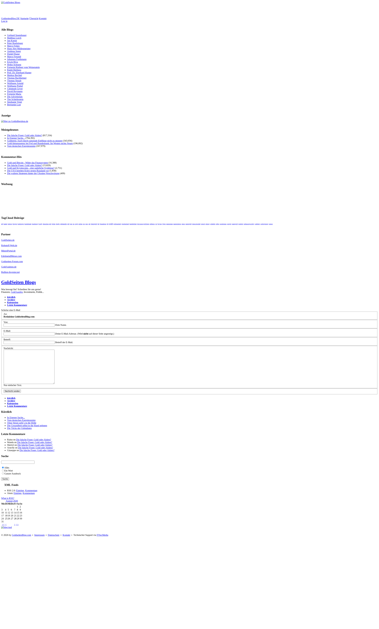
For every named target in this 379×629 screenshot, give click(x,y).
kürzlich (11, 297)
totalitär (240, 224)
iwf (156, 224)
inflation (152, 224)
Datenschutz (53, 535)
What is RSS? (7, 498)
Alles (6, 467)
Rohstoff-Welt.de (9, 245)
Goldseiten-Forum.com (12, 261)
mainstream (169, 224)
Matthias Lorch (14, 38)
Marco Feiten (13, 46)
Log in (4, 21)
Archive (11, 299)
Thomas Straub (14, 80)
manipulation (177, 224)
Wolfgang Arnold (15, 83)
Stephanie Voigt (14, 102)
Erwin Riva (12, 62)
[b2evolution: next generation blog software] (6, 527)
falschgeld (94, 224)
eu (73, 224)
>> (17, 524)
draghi (58, 224)
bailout (10, 224)
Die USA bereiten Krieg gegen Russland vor (28, 170)
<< (3, 524)
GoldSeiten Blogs (18, 282)
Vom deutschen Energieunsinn (21, 146)
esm (71, 224)
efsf (68, 224)
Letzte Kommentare (17, 305)
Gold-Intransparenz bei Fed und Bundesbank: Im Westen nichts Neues (40, 143)
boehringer (21, 224)
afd (2, 224)
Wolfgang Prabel (15, 86)
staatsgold (235, 224)
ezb (89, 224)
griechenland (125, 224)
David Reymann (15, 91)
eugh (76, 224)
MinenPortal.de (8, 251)
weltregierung (264, 224)
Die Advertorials (15, 96)
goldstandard (117, 224)
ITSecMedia (102, 535)
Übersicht (33, 18)
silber (217, 224)
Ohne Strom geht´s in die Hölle (21, 423)
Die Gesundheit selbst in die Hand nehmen (27, 425)
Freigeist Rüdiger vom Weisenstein (23, 67)
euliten (80, 224)
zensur (271, 224)
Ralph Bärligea (14, 70)
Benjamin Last (14, 104)
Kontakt (42, 18)
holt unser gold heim (143, 224)
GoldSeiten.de (8, 240)
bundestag (35, 224)
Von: (6, 322)
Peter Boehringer (15, 43)
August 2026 (12, 501)
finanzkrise (103, 224)
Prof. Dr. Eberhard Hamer (19, 72)
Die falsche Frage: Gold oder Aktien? (24, 135)
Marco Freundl (14, 56)
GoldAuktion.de (8, 267)
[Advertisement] (55, 10)
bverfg (40, 224)
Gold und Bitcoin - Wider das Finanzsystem (27, 162)
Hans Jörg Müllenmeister (18, 48)
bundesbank (27, 224)
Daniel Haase (13, 54)
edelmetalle (63, 224)
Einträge (20, 490)
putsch (203, 224)
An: (5, 314)
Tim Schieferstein (15, 99)
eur (84, 224)
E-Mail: (7, 331)
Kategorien (12, 302)
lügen (164, 224)
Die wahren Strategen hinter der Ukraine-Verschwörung (33, 173)
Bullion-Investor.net (10, 272)
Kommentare (31, 490)
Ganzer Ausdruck (12, 473)
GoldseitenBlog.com (21, 535)
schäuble (212, 224)
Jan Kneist (12, 40)
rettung (207, 224)
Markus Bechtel (14, 75)
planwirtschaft (196, 224)
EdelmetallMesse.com (11, 256)
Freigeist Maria (14, 94)
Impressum (39, 535)
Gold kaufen (17, 292)
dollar (53, 224)
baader (5, 224)
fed (98, 224)
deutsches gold (47, 224)
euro (86, 224)
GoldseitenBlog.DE (10, 18)
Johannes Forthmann (17, 59)
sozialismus (223, 224)
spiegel (229, 224)
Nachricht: (8, 348)
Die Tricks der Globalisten (19, 428)
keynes (160, 224)
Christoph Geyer (15, 88)
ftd (108, 224)
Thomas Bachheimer (17, 78)
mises (183, 224)
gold (111, 224)
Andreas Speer (14, 51)
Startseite (24, 18)
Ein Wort (8, 470)
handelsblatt (133, 224)
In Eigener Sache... (16, 138)
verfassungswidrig (249, 224)
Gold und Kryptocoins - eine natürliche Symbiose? (30, 168)
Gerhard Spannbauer (17, 35)
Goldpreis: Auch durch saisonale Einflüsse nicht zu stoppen (34, 140)
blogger (15, 224)
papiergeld (189, 224)
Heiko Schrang (14, 64)
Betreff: (7, 339)
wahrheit (257, 224)
